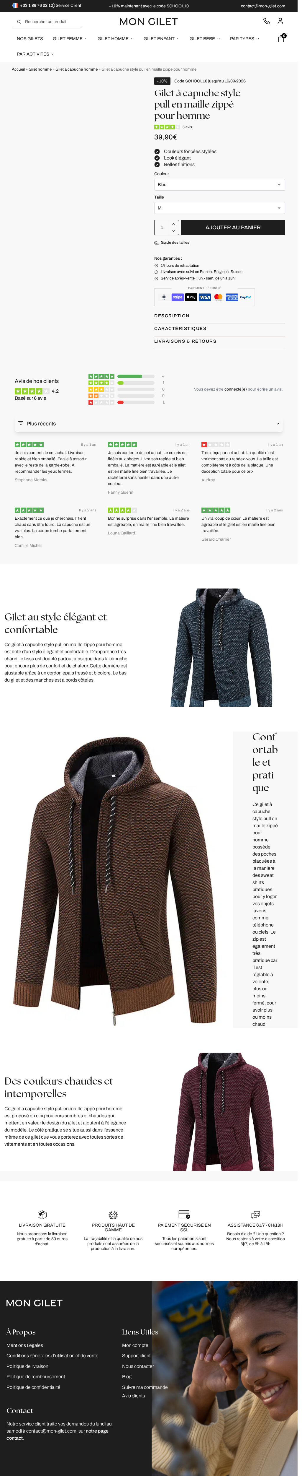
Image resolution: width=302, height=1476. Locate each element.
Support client (136, 1355)
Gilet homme (40, 69)
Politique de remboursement (35, 1376)
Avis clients (133, 1395)
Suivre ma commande (145, 1386)
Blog (127, 1376)
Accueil (18, 69)
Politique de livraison (27, 1365)
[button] (174, 224)
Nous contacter (266, 20)
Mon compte (280, 20)
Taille (159, 197)
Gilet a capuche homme (76, 69)
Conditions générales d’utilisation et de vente (52, 1355)
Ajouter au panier (233, 227)
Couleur (161, 174)
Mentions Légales (24, 1344)
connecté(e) (235, 389)
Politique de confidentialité (33, 1386)
